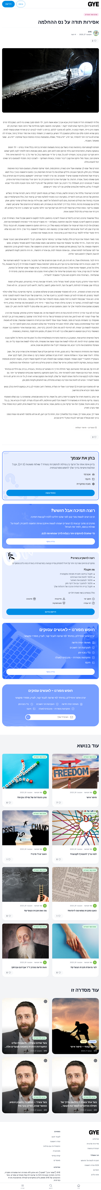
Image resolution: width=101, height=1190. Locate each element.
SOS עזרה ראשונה (92, 1165)
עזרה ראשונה (55, 1141)
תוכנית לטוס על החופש (90, 1160)
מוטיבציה (92, 1042)
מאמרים (57, 1160)
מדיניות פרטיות (93, 1143)
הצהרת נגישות (93, 1148)
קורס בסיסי (56, 1155)
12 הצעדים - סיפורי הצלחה (86, 427)
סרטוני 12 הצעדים (40, 1038)
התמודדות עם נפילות (51, 1146)
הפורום (96, 1170)
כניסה (21, 4)
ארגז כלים (95, 1174)
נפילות (83, 1042)
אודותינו (96, 1139)
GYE (90, 32)
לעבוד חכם (56, 1136)
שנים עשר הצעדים (91, 14)
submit (28, 717)
